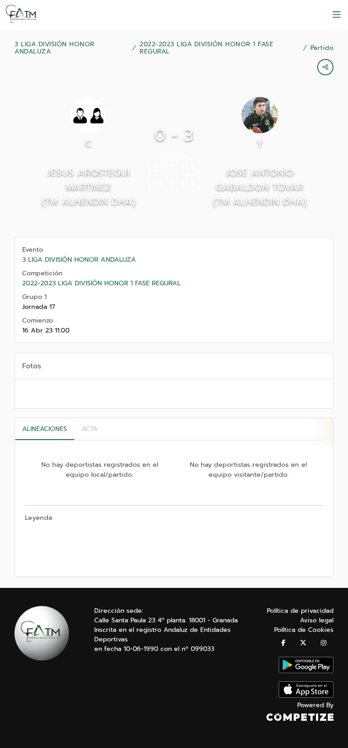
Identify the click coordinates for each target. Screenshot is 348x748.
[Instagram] (323, 643)
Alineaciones (44, 429)
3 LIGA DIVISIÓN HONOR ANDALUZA (54, 48)
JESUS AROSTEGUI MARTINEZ (88, 179)
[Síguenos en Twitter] (303, 643)
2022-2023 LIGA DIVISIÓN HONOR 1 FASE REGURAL (206, 48)
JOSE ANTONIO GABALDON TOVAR (260, 179)
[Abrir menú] (336, 15)
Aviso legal (317, 620)
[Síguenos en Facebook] (283, 643)
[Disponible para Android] (306, 671)
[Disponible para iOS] (306, 695)
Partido (322, 48)
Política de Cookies (304, 630)
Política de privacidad (300, 611)
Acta (89, 429)
